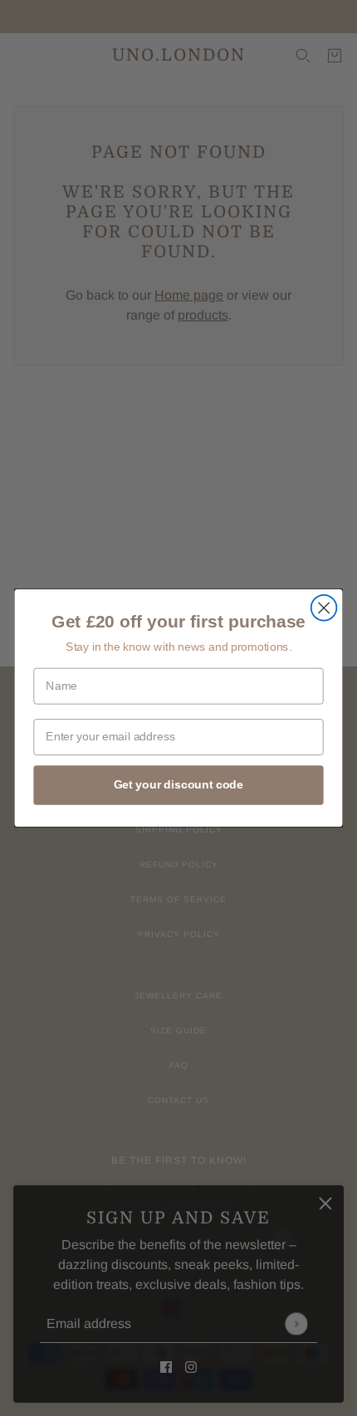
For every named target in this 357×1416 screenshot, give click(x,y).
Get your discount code (178, 785)
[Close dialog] (324, 608)
